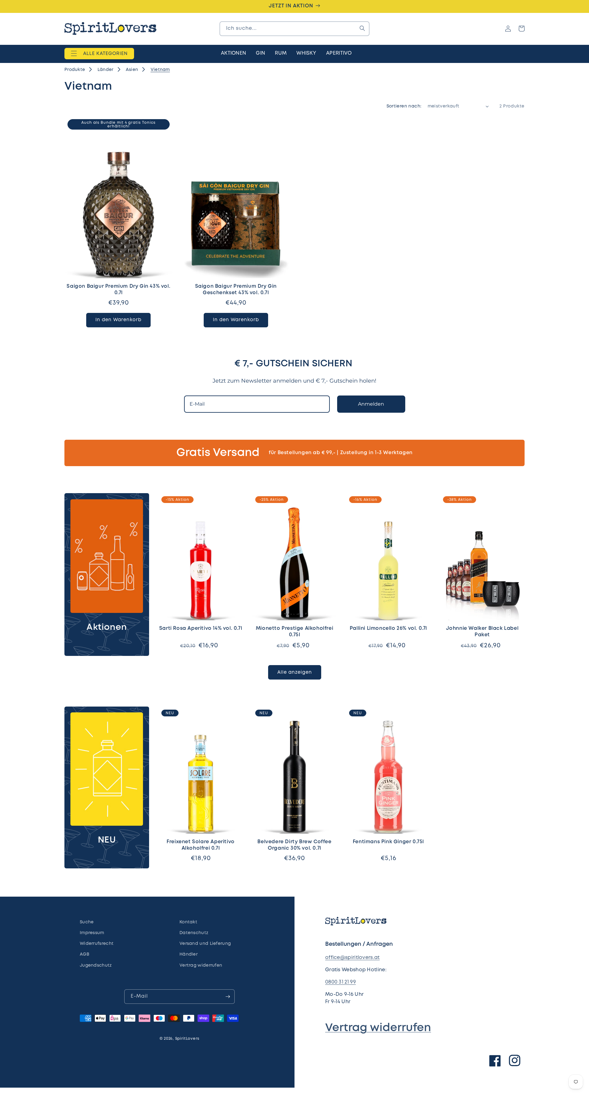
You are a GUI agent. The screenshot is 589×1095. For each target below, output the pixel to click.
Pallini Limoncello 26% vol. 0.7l (388, 628)
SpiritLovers (187, 1038)
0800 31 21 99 (340, 982)
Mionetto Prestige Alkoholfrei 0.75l (294, 631)
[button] (99, 53)
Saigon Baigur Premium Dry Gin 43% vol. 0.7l (118, 289)
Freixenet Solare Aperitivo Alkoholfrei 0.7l (201, 845)
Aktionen (107, 627)
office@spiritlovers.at (352, 957)
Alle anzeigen (294, 672)
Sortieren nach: (404, 106)
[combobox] (294, 28)
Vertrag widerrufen (378, 1028)
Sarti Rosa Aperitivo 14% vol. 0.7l (200, 628)
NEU (107, 840)
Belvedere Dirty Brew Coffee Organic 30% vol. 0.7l (294, 845)
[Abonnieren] (227, 996)
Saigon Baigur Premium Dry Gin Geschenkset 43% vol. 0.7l (236, 289)
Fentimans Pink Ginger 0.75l (388, 842)
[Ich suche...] (362, 28)
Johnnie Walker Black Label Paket (482, 631)
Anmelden (371, 404)
